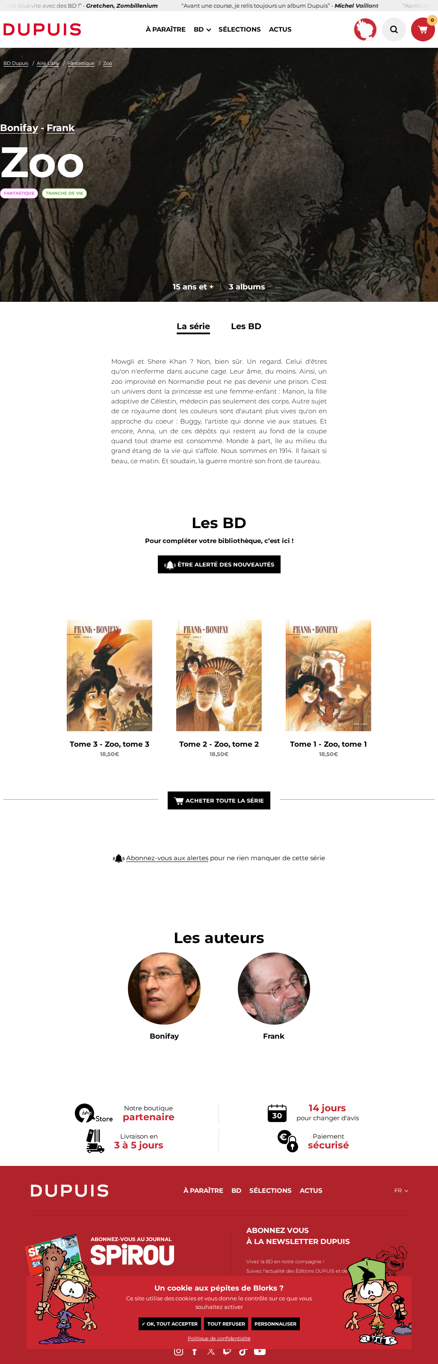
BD (199, 29)
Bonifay (19, 128)
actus (280, 29)
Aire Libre (48, 63)
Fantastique (81, 63)
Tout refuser (226, 1324)
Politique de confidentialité (219, 1338)
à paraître (166, 29)
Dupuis (44, 29)
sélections (240, 29)
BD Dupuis (15, 63)
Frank (61, 128)
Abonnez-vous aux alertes (167, 858)
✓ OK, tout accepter (170, 1324)
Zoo (107, 63)
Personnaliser (275, 1324)
